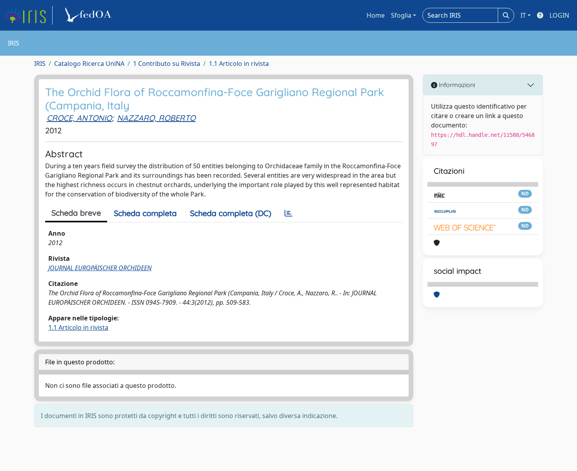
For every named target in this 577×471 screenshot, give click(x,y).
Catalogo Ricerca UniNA (89, 63)
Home (376, 15)
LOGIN (559, 15)
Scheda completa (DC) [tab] (230, 213)
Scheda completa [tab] (145, 213)
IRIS (40, 63)
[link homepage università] (89, 15)
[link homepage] (29, 15)
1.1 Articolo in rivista (239, 63)
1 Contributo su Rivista (166, 63)
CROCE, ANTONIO (79, 118)
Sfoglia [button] (401, 15)
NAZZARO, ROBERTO (156, 118)
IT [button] (523, 15)
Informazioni (456, 85)
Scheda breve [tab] (76, 213)
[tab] (288, 213)
